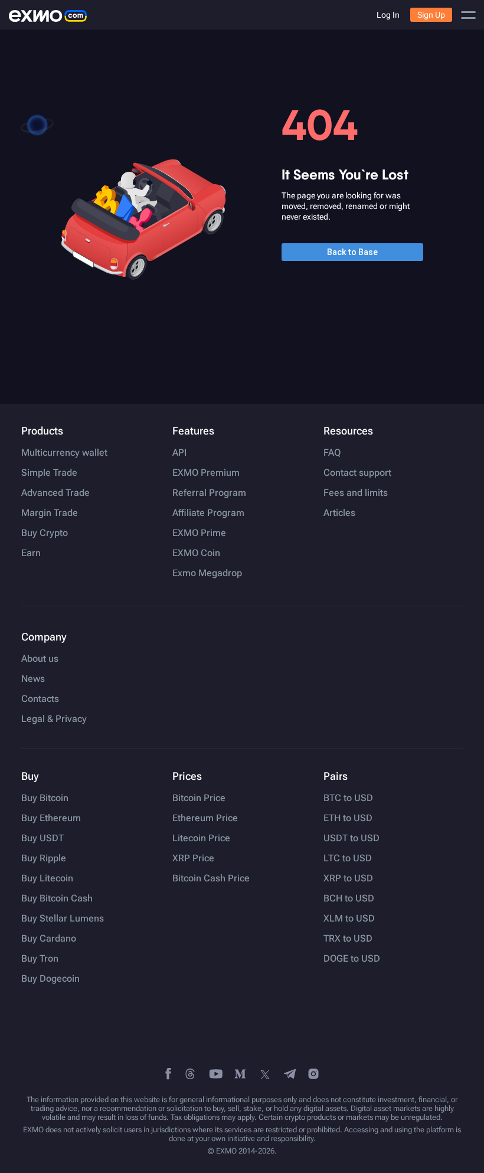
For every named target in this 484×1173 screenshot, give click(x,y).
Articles (339, 513)
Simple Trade (49, 473)
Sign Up (431, 14)
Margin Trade (49, 513)
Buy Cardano (48, 938)
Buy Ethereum (51, 818)
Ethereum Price (205, 818)
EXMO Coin (196, 553)
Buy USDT (42, 838)
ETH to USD (347, 818)
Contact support (357, 473)
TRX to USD (347, 938)
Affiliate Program (208, 513)
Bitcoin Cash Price (211, 878)
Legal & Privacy (54, 719)
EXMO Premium (206, 473)
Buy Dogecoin (50, 979)
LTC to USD (347, 858)
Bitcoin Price (198, 798)
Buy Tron (39, 958)
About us (39, 659)
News (33, 679)
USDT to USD (351, 838)
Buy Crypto (44, 533)
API (179, 453)
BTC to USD (348, 798)
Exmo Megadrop (207, 573)
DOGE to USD (351, 958)
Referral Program (209, 493)
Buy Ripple (43, 858)
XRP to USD (348, 878)
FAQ (332, 453)
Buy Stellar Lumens (62, 918)
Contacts (40, 699)
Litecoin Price (201, 838)
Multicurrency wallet (64, 453)
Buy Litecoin (47, 878)
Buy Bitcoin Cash (57, 898)
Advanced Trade (55, 493)
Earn (31, 553)
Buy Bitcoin (44, 798)
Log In (388, 14)
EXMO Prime (199, 533)
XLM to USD (349, 918)
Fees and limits (355, 493)
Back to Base (352, 252)
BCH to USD (348, 898)
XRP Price (193, 858)
